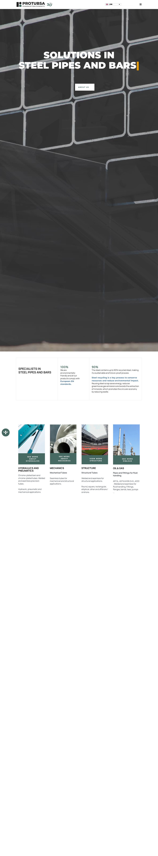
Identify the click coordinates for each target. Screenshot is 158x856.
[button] (113, 4)
